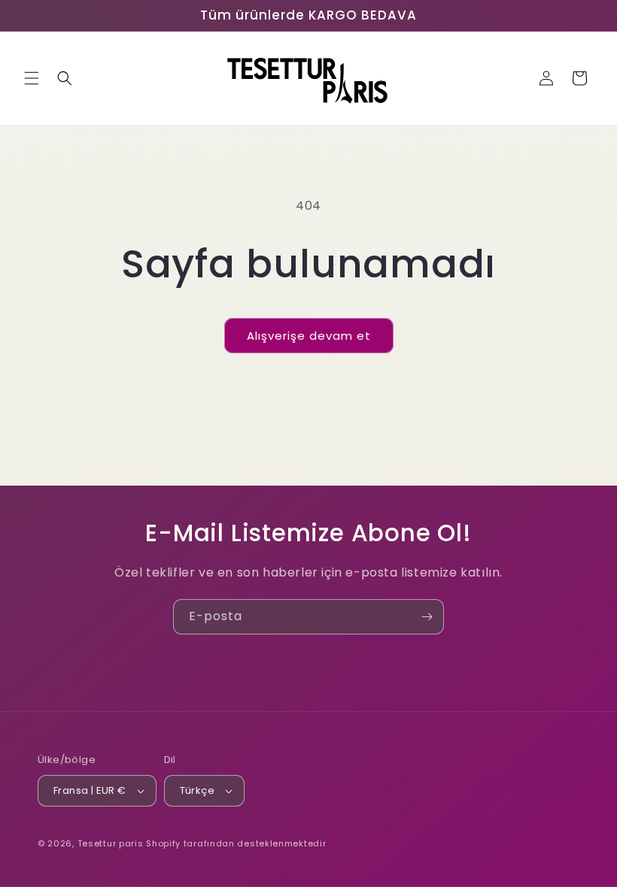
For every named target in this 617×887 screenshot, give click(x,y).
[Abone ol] (426, 616)
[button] (31, 78)
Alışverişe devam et (309, 336)
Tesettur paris (111, 843)
